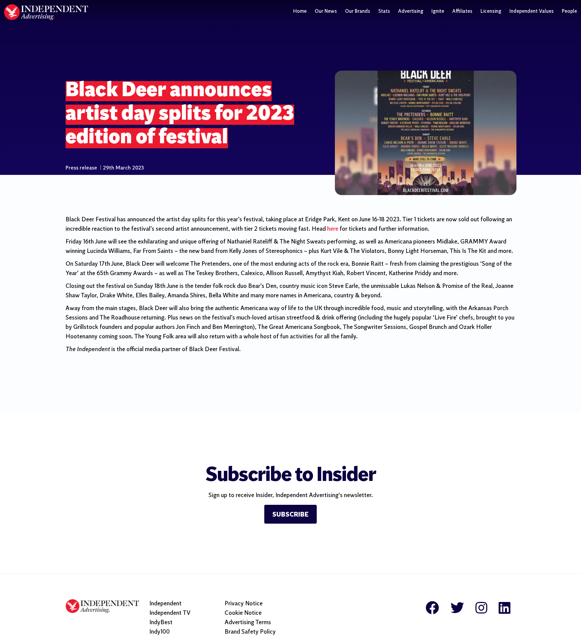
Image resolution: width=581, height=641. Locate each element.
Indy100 (159, 632)
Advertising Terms (248, 622)
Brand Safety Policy (250, 632)
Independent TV (170, 613)
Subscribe (290, 515)
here (332, 229)
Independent (165, 604)
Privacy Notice (244, 604)
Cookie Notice (243, 613)
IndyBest (160, 622)
